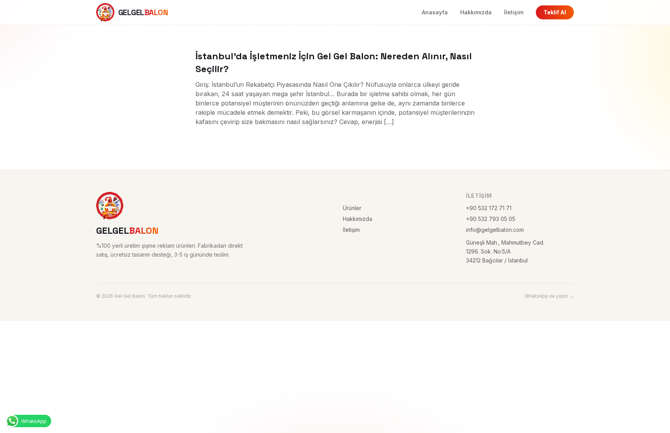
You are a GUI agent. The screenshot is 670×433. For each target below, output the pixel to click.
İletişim (513, 12)
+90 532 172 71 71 (488, 208)
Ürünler (352, 208)
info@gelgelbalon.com (495, 229)
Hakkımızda (476, 12)
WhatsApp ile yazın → (549, 296)
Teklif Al (555, 12)
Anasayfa (435, 12)
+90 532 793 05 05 (490, 219)
